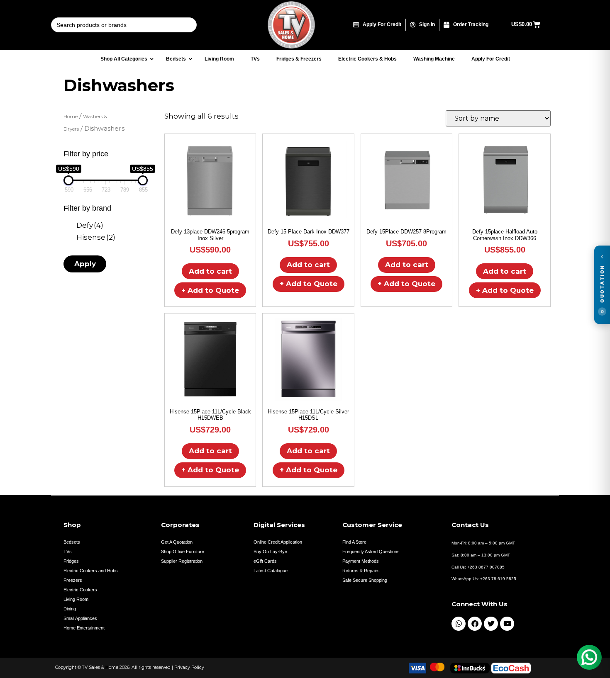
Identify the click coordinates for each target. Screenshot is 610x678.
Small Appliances (80, 618)
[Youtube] (507, 624)
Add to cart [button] (210, 271)
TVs (67, 551)
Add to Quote (210, 290)
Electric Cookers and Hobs (90, 570)
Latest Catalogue (271, 570)
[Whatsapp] (458, 624)
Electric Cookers (80, 589)
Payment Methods (360, 561)
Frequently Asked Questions (371, 551)
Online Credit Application (278, 541)
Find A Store (354, 541)
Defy (89, 225)
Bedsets (71, 541)
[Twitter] (491, 624)
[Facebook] (475, 624)
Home (70, 116)
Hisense (95, 237)
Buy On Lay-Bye (270, 551)
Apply (85, 264)
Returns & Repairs (361, 570)
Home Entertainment (84, 627)
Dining (69, 608)
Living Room (75, 599)
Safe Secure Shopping (364, 580)
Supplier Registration (182, 561)
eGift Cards (265, 561)
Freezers (72, 580)
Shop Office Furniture (182, 551)
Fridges (71, 561)
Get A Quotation (177, 541)
